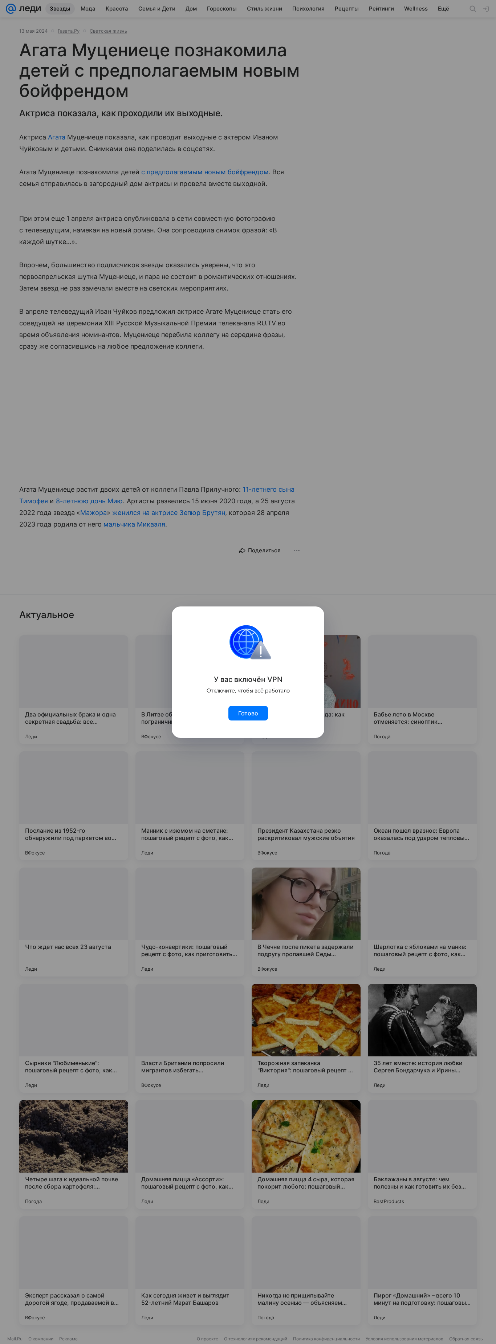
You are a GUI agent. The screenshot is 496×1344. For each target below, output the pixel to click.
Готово (248, 713)
